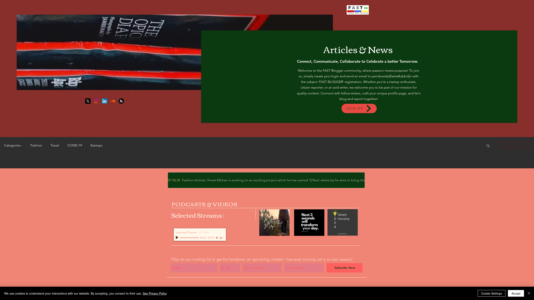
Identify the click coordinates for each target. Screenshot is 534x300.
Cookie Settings (491, 293)
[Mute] (217, 238)
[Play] (177, 237)
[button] (488, 146)
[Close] (528, 293)
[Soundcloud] (113, 101)
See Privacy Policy (155, 293)
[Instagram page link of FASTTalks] (96, 101)
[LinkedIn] (104, 101)
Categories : (13, 145)
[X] (88, 101)
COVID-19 (74, 145)
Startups (96, 145)
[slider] (222, 238)
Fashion (36, 145)
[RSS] (121, 101)
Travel (54, 145)
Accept (515, 293)
